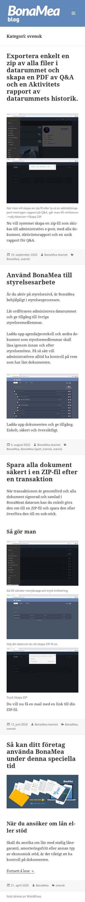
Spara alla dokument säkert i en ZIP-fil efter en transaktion (42, 471)
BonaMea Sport (31, 449)
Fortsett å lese (20, 870)
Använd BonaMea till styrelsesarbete (39, 278)
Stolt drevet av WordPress (24, 896)
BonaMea (13, 259)
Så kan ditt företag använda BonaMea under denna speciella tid (41, 755)
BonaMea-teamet (56, 255)
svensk (25, 259)
